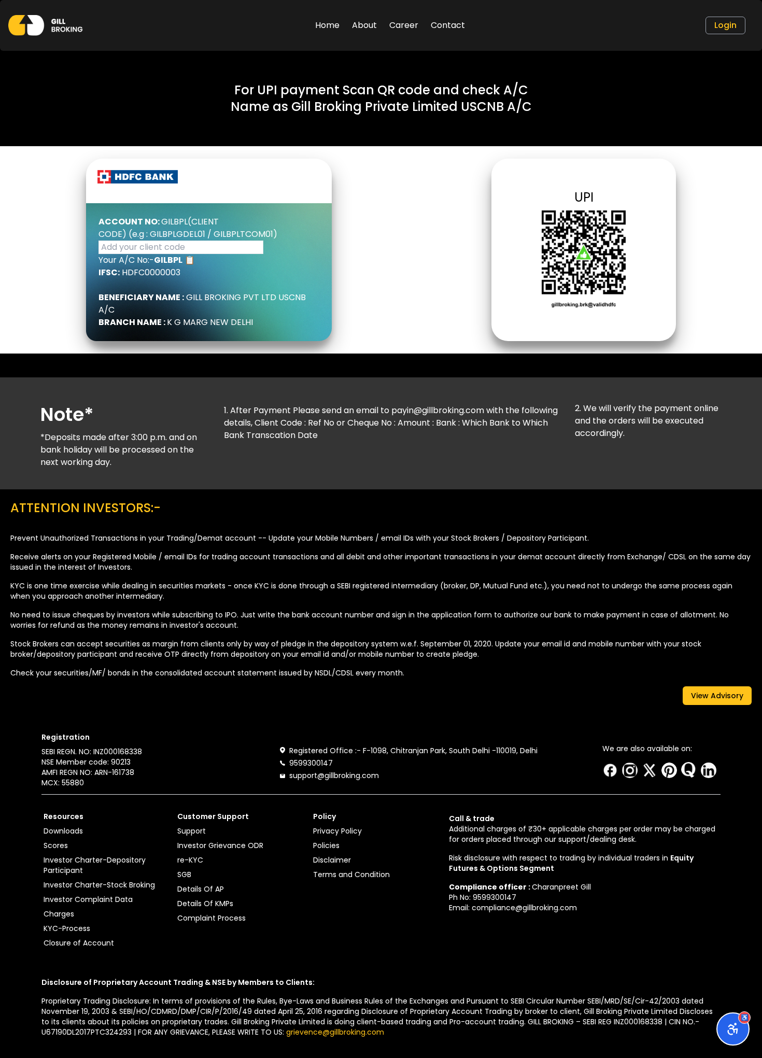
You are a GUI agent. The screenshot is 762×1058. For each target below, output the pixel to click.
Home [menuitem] (327, 25)
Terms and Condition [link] (351, 874)
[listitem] (610, 770)
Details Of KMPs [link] (205, 903)
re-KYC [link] (190, 860)
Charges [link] (59, 914)
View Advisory (717, 695)
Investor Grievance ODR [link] (220, 845)
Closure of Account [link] (79, 943)
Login (725, 25)
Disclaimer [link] (332, 860)
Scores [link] (56, 845)
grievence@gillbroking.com (335, 1032)
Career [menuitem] (403, 25)
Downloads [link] (63, 831)
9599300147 (311, 763)
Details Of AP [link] (200, 889)
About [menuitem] (364, 25)
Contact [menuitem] (448, 25)
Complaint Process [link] (211, 918)
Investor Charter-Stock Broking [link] (99, 885)
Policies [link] (326, 845)
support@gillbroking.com (334, 775)
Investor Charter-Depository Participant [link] (95, 865)
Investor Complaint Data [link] (88, 899)
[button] (45, 25)
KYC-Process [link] (67, 928)
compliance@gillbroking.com (524, 907)
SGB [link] (184, 874)
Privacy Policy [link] (337, 831)
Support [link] (191, 831)
